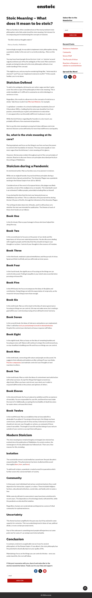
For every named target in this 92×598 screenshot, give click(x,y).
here (16, 464)
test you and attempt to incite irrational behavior (36, 326)
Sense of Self (67, 56)
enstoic (46, 6)
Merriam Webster (34, 102)
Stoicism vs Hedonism (70, 49)
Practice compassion (13, 362)
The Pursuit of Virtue (70, 59)
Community (67, 52)
